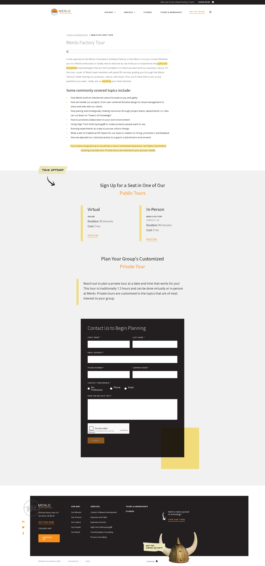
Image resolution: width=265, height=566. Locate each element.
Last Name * (138, 337)
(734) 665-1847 (45, 528)
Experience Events (98, 522)
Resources (73, 561)
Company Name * (140, 367)
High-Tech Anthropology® (101, 527)
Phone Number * (96, 367)
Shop (88, 561)
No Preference (97, 388)
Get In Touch (197, 12)
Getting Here (46, 522)
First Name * (94, 337)
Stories (148, 12)
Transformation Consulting (102, 532)
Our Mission (76, 512)
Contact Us (47, 538)
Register (93, 235)
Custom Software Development (104, 512)
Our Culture (76, 522)
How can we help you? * (100, 396)
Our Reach (75, 532)
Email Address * (96, 352)
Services (128, 12)
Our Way (109, 12)
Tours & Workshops (171, 12)
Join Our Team (176, 520)
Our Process (76, 517)
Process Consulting (99, 537)
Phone (117, 387)
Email (130, 387)
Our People (76, 527)
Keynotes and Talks (99, 517)
